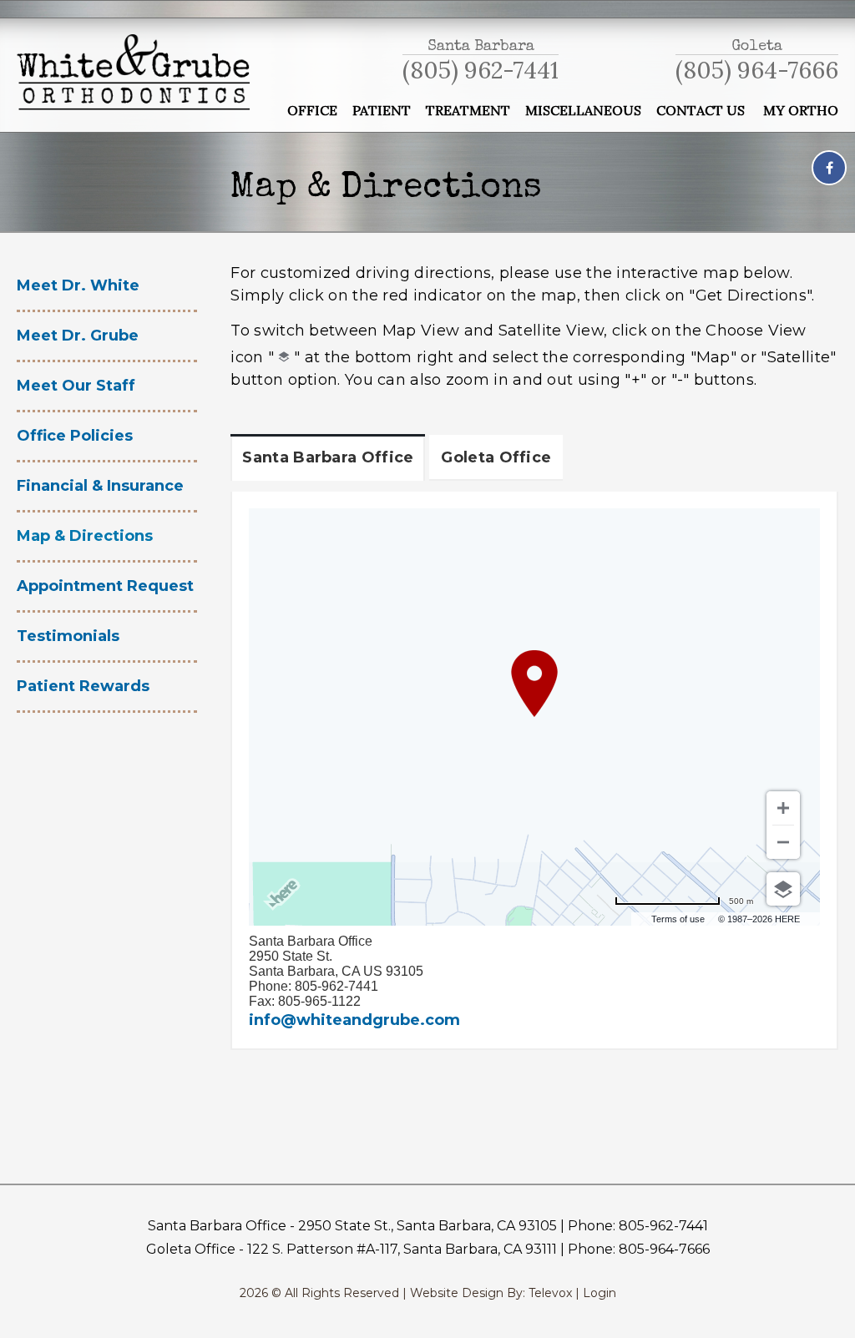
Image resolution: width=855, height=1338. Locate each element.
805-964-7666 (664, 1249)
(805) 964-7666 (756, 70)
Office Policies (75, 436)
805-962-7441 (663, 1226)
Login (599, 1292)
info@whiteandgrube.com (354, 1020)
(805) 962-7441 (480, 70)
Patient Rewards (83, 686)
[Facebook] (829, 167)
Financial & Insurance (100, 486)
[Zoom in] (783, 808)
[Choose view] (783, 889)
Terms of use (678, 919)
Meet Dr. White (78, 285)
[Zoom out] (783, 842)
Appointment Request (105, 586)
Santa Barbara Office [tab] (327, 457)
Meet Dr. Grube (78, 335)
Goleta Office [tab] (496, 457)
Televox (550, 1292)
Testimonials (68, 636)
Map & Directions (85, 536)
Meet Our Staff (76, 385)
